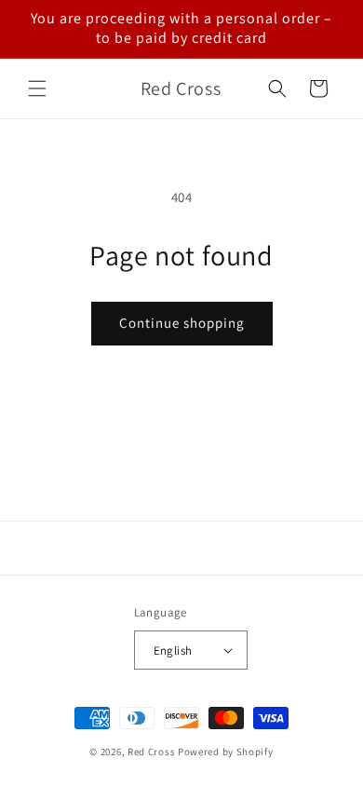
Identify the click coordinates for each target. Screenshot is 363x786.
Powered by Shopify (226, 751)
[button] (37, 88)
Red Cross (151, 751)
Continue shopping (182, 323)
